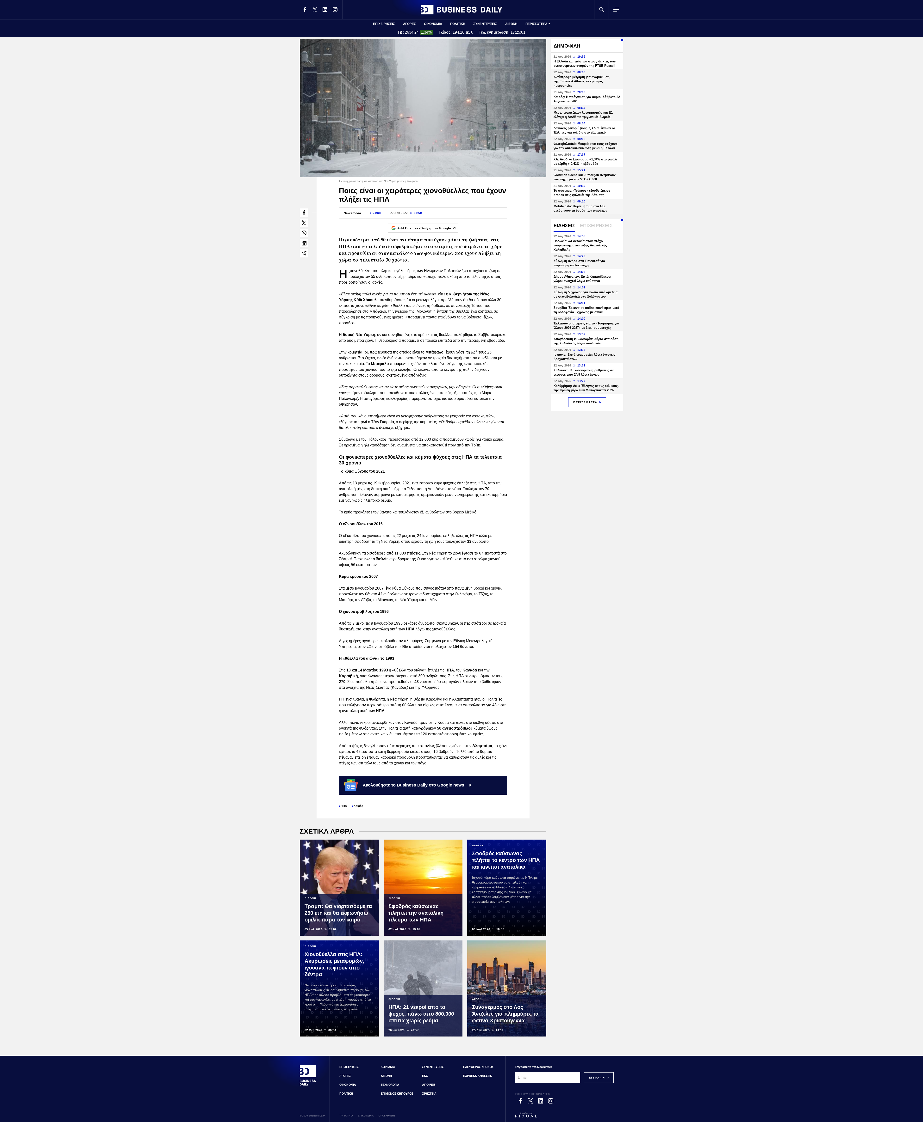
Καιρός (358, 806)
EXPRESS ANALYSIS (477, 1076)
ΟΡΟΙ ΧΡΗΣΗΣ (387, 1115)
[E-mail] (304, 253)
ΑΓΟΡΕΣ (409, 24)
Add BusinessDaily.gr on (424, 228)
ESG (425, 1076)
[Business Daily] (461, 9)
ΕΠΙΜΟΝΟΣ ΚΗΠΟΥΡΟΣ (397, 1093)
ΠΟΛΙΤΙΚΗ (457, 24)
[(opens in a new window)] (305, 9)
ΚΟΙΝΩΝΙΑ (388, 1067)
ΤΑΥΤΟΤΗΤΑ (346, 1115)
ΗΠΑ (344, 806)
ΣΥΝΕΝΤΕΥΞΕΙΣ (485, 24)
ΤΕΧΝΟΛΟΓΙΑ (390, 1084)
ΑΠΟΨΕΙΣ (428, 1084)
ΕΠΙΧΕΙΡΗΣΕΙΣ (384, 24)
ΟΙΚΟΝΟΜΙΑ (433, 24)
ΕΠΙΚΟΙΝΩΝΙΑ (366, 1115)
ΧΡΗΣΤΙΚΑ (429, 1093)
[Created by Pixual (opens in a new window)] (564, 1117)
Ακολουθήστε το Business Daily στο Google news (413, 785)
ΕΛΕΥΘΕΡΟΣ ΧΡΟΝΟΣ (478, 1067)
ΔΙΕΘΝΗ (511, 24)
